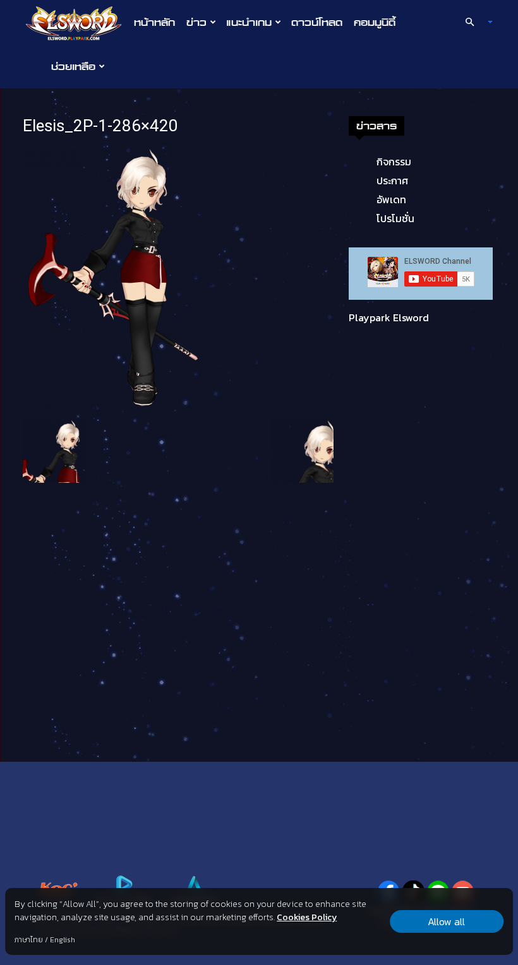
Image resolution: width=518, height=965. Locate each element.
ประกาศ (392, 180)
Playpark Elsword (389, 317)
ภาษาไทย (29, 939)
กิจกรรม (393, 161)
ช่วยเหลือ (73, 66)
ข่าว (196, 22)
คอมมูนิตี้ (374, 22)
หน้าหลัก (154, 22)
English (62, 939)
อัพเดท (391, 199)
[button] (474, 22)
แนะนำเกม (249, 22)
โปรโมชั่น (395, 218)
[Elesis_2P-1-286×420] (113, 280)
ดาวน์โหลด (316, 22)
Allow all (446, 921)
